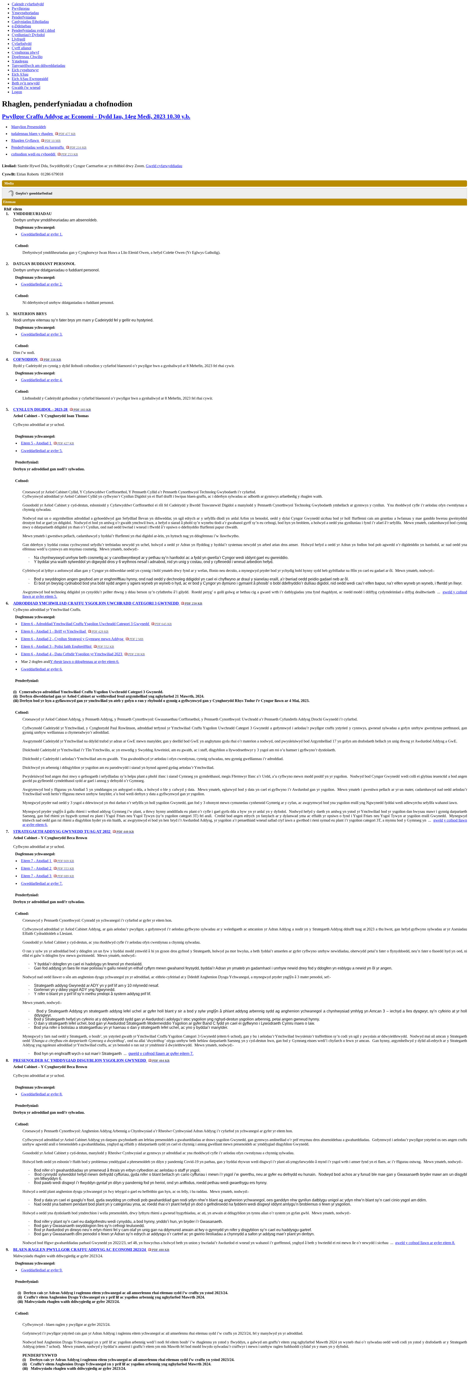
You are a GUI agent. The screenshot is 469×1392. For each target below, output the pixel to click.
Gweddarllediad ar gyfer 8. (42, 1094)
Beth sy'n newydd (26, 83)
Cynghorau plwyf (25, 52)
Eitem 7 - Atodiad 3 (47, 876)
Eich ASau (20, 74)
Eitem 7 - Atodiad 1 (47, 861)
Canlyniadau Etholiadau (30, 22)
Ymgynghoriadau (25, 13)
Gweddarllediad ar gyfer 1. (42, 234)
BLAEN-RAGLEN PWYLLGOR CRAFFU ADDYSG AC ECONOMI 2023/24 (91, 1250)
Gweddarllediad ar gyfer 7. (42, 883)
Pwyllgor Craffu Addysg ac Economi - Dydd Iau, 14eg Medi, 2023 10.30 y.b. (96, 116)
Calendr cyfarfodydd (28, 4)
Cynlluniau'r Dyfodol (28, 35)
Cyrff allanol (21, 48)
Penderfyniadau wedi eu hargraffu (48, 147)
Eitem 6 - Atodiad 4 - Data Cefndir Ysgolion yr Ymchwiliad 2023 (83, 654)
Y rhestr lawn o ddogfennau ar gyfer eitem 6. (84, 662)
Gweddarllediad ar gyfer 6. (42, 669)
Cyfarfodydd (22, 43)
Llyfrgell (18, 39)
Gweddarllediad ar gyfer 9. (42, 1270)
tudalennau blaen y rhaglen (43, 134)
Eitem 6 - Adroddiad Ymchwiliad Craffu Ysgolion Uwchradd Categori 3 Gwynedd (96, 624)
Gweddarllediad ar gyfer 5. (42, 451)
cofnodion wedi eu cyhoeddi (44, 154)
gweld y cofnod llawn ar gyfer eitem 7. (160, 1054)
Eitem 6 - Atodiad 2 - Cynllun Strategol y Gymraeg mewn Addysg (82, 639)
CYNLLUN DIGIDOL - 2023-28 (52, 409)
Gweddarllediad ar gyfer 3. (42, 334)
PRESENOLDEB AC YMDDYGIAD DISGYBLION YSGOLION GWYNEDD (91, 1060)
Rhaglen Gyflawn (36, 140)
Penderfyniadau (24, 17)
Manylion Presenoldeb (28, 127)
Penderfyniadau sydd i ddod (33, 30)
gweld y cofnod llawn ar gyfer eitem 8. (425, 1243)
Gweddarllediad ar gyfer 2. (42, 284)
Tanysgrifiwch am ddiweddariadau (38, 65)
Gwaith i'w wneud (26, 87)
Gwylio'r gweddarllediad (34, 193)
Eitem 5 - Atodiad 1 (47, 443)
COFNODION (37, 359)
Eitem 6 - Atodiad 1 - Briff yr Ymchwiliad (64, 631)
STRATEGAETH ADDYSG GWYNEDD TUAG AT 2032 (73, 831)
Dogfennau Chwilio (27, 57)
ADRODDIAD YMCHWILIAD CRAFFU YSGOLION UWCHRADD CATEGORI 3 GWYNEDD (107, 603)
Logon (17, 92)
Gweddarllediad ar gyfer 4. (42, 380)
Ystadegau (20, 61)
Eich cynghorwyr (25, 70)
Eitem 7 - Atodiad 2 (47, 868)
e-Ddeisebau (21, 26)
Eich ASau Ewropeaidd (30, 79)
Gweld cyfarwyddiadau (164, 166)
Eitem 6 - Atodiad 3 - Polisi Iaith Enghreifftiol (67, 646)
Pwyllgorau (21, 8)
